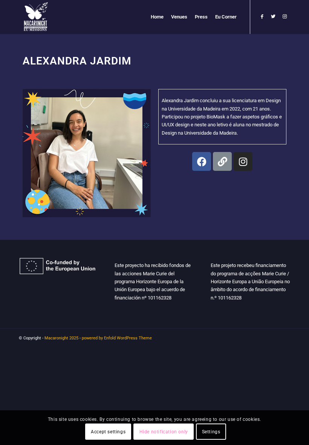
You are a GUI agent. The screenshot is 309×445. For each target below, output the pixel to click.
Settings (211, 431)
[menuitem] (157, 17)
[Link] (222, 161)
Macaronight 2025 (61, 338)
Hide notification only (163, 431)
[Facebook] (201, 161)
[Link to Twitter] (273, 16)
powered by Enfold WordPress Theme (117, 338)
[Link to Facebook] (262, 16)
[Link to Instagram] (284, 16)
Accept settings (108, 431)
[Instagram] (243, 161)
